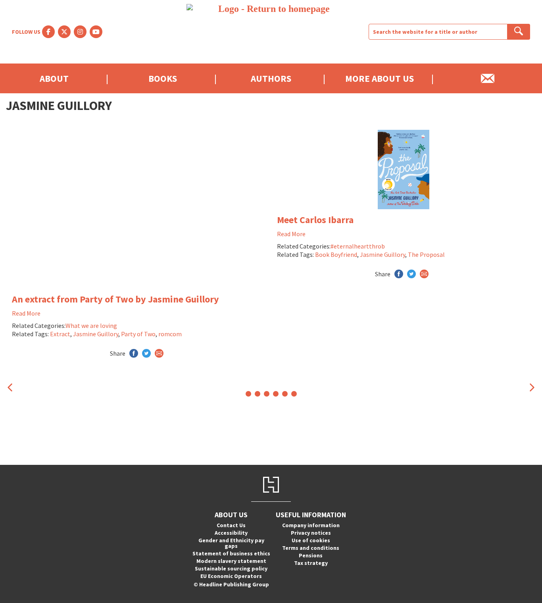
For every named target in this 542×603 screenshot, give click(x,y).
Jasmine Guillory (95, 334)
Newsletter (488, 78)
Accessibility (231, 532)
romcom (170, 334)
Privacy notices (311, 532)
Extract (60, 334)
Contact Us (231, 525)
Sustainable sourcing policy (231, 568)
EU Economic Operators (231, 576)
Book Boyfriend (336, 254)
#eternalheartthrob (358, 246)
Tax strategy (311, 562)
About (54, 78)
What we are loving (91, 325)
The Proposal (426, 254)
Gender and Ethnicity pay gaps (231, 543)
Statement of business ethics (231, 553)
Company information (311, 525)
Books (162, 78)
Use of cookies (311, 540)
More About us (379, 78)
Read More (26, 313)
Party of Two (138, 334)
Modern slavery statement (231, 560)
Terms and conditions (310, 547)
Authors (271, 78)
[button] (10, 387)
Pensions (311, 555)
